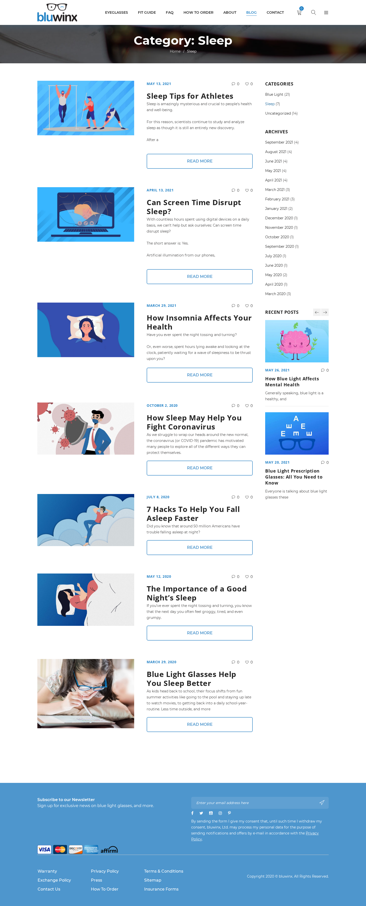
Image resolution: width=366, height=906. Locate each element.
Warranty (47, 871)
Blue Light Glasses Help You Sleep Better (191, 678)
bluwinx (285, 876)
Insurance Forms (161, 889)
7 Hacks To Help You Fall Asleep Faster (193, 513)
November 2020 (279, 227)
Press (96, 880)
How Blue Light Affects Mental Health (292, 382)
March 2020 (275, 294)
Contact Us (49, 889)
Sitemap (152, 880)
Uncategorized (278, 113)
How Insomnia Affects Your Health (199, 322)
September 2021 (279, 142)
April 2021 (273, 180)
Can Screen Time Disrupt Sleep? (194, 206)
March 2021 (275, 189)
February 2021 (277, 199)
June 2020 (274, 265)
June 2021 (273, 161)
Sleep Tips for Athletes (190, 96)
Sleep (270, 104)
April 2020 (274, 284)
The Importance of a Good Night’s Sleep (197, 593)
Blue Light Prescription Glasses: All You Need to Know (293, 477)
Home (175, 51)
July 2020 (273, 256)
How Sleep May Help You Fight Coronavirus (194, 422)
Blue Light (274, 94)
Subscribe (322, 802)
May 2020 (273, 275)
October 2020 (277, 237)
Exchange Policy (54, 880)
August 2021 (275, 152)
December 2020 (279, 218)
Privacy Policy (105, 871)
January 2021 (276, 208)
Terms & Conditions (163, 871)
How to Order (105, 889)
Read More (200, 161)
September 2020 (279, 246)
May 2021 (273, 170)
